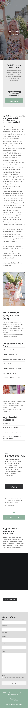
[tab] (14, 350)
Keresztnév (4, 632)
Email (5, 644)
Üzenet (4, 651)
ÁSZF (20, 694)
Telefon (4, 636)
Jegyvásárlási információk (14, 486)
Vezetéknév (4, 625)
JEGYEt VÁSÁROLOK (14, 517)
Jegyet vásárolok (14, 100)
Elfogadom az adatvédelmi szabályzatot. (14, 677)
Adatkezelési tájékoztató (12, 694)
